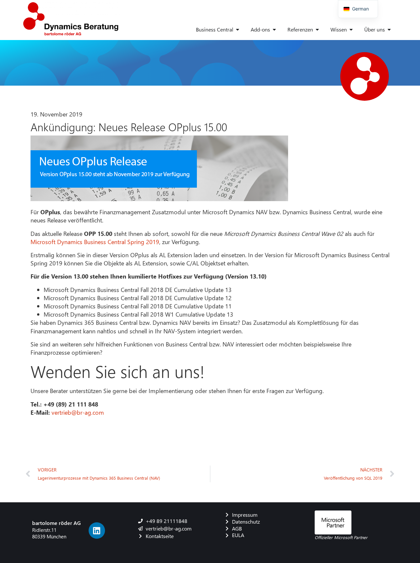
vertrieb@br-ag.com (78, 412)
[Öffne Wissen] (351, 29)
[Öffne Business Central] (237, 29)
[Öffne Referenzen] (317, 29)
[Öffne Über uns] (389, 29)
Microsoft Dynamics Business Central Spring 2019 (95, 242)
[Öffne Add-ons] (274, 29)
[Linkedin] (97, 530)
